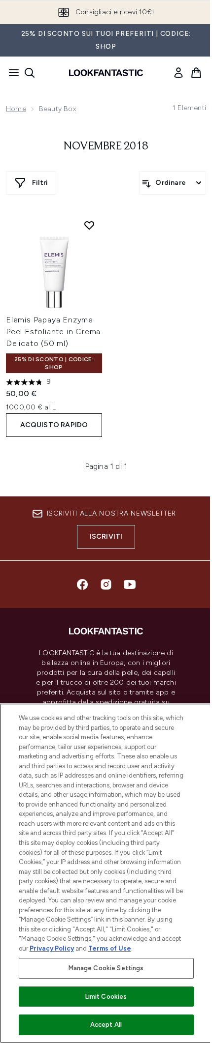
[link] (178, 73)
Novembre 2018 (106, 146)
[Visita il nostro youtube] (129, 584)
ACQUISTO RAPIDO (54, 425)
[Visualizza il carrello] (196, 73)
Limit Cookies (106, 996)
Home (16, 109)
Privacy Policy (52, 948)
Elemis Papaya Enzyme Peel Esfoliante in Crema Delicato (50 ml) (53, 331)
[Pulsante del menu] (11, 73)
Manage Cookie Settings (106, 968)
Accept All (106, 1024)
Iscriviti (106, 536)
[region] (106, 873)
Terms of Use (109, 948)
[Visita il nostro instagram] (106, 584)
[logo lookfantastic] (106, 73)
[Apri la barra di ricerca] (29, 73)
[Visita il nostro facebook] (82, 584)
